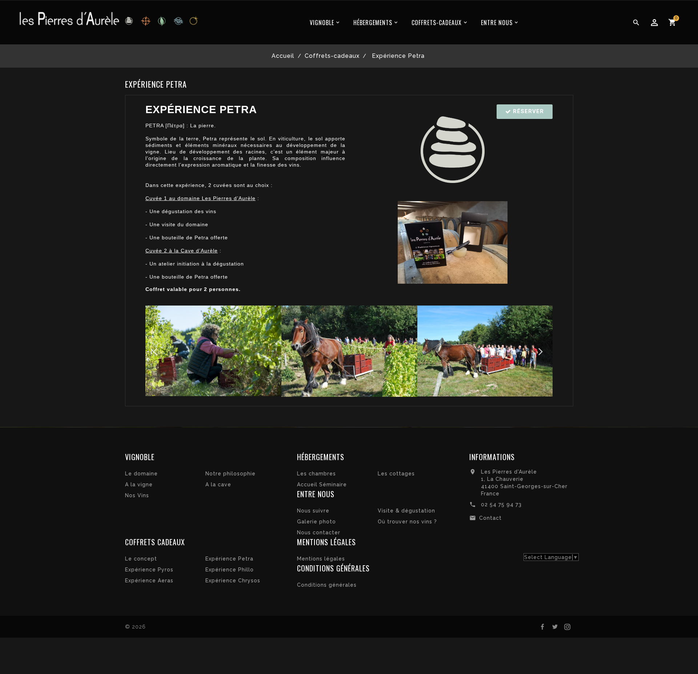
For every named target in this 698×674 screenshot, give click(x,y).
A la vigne (139, 484)
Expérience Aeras (149, 580)
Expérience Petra (229, 559)
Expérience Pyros (149, 570)
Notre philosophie (230, 473)
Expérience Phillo (229, 570)
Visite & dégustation (406, 511)
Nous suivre (313, 511)
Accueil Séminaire (322, 484)
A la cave (218, 484)
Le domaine (141, 473)
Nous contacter (318, 532)
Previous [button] (156, 351)
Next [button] (541, 351)
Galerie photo (316, 522)
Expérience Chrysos (232, 580)
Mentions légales (321, 559)
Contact (490, 518)
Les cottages (396, 473)
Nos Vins (137, 495)
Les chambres (316, 473)
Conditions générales (327, 585)
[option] (213, 351)
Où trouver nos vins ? (407, 522)
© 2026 (135, 627)
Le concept (141, 559)
